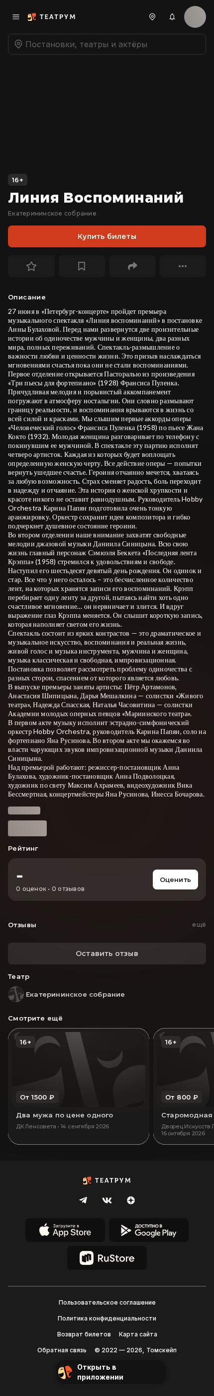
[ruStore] (107, 1258)
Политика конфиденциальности (107, 1318)
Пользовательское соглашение (107, 1302)
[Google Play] (149, 1230)
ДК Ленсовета (36, 1126)
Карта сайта (138, 1334)
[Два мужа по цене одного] (78, 1086)
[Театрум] (51, 17)
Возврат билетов (84, 1334)
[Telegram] (83, 1200)
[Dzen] (131, 1200)
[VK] (107, 1200)
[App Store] (65, 1230)
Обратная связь (62, 1350)
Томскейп (161, 1350)
